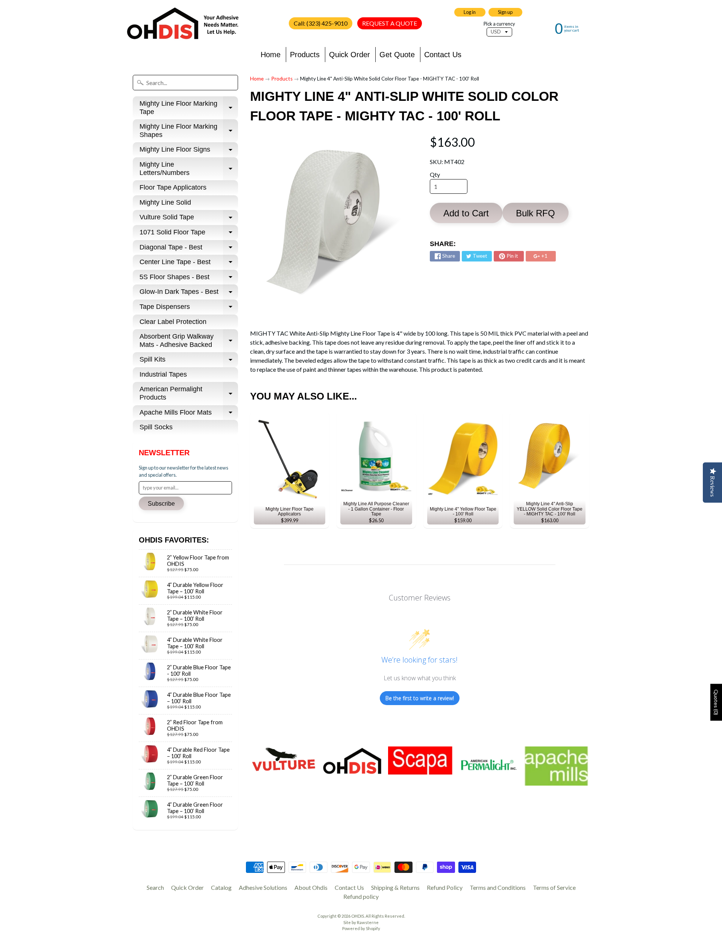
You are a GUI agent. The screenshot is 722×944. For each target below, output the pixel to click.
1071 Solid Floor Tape (189, 234)
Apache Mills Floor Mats (189, 414)
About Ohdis (311, 887)
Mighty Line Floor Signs (189, 151)
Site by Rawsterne (361, 922)
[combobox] (185, 82)
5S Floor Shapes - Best (189, 279)
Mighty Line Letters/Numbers (189, 169)
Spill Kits (189, 361)
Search (155, 887)
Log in (470, 12)
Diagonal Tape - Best (189, 249)
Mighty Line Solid (165, 202)
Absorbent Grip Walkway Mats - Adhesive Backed (189, 341)
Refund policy (361, 896)
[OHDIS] (182, 23)
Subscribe (161, 503)
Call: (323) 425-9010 (320, 23)
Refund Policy (445, 887)
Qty (435, 174)
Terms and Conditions (498, 887)
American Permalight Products (189, 393)
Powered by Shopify (361, 928)
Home (271, 54)
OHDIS (357, 916)
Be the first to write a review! (419, 698)
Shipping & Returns (395, 887)
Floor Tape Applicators (173, 187)
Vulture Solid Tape (189, 219)
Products (305, 54)
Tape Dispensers (189, 309)
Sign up (505, 12)
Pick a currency (499, 24)
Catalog (221, 887)
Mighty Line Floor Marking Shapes (189, 131)
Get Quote (397, 54)
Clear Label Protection (173, 321)
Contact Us (442, 54)
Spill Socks (156, 427)
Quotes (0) (716, 702)
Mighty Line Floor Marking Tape (189, 108)
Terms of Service (554, 887)
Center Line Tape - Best (189, 264)
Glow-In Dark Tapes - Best (189, 293)
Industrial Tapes (163, 374)
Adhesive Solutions (263, 887)
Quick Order (349, 54)
